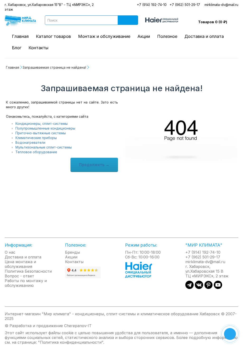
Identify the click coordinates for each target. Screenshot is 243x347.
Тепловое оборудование (36, 152)
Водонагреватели (30, 142)
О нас (10, 252)
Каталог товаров (53, 36)
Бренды (72, 252)
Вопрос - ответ (19, 276)
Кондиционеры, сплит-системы (41, 124)
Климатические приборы (36, 138)
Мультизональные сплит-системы (43, 147)
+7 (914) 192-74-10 (152, 5)
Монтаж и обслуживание (104, 36)
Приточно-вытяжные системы (40, 133)
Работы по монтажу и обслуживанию (26, 283)
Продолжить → (94, 164)
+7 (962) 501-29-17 (185, 5)
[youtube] (218, 287)
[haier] (141, 269)
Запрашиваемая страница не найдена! (54, 67)
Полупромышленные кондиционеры (45, 128)
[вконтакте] (199, 287)
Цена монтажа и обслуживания (20, 264)
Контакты (38, 47)
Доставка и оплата (204, 36)
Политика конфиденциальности (71, 342)
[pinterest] (208, 287)
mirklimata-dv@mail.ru (221, 5)
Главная (20, 36)
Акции (143, 36)
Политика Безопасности (28, 271)
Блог (16, 47)
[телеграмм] (189, 287)
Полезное (167, 36)
